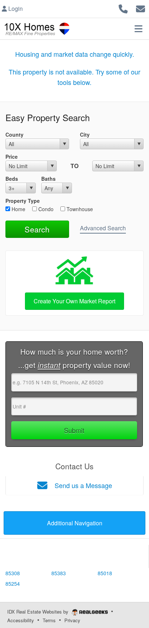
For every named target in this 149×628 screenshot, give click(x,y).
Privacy (72, 620)
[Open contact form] (140, 8)
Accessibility (20, 620)
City (85, 134)
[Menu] (138, 28)
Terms (49, 620)
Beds (11, 178)
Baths (48, 178)
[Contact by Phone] (123, 8)
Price (11, 156)
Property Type (22, 200)
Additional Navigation (74, 523)
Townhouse (79, 209)
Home (17, 209)
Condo (45, 209)
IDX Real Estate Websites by (38, 611)
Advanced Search (103, 228)
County (14, 134)
